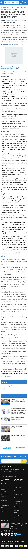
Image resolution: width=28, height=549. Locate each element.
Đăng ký (24, 461)
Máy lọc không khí (5, 511)
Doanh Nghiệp (4, 390)
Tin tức (11, 7)
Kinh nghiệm (4, 388)
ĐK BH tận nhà (17, 506)
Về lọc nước (17, 483)
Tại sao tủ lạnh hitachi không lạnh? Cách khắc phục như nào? (13, 8)
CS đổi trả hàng (18, 494)
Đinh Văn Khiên (10, 20)
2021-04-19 (12, 22)
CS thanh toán (17, 490)
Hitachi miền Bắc (10, 371)
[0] (21, 2)
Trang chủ (5, 7)
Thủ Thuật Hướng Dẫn (6, 386)
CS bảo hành (17, 497)
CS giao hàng (17, 487)
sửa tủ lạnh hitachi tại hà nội (10, 44)
